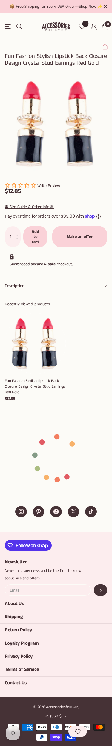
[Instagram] (21, 512)
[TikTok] (91, 512)
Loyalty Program (22, 643)
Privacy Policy (19, 656)
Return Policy (18, 629)
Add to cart (35, 236)
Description (14, 286)
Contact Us (15, 683)
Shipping (14, 616)
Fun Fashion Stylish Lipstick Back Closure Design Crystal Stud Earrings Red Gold (35, 386)
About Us (14, 603)
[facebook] (56, 512)
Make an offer (80, 237)
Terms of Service (22, 669)
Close (105, 6)
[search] (19, 26)
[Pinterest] (39, 512)
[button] (102, 46)
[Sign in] (93, 26)
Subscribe (100, 590)
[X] (73, 512)
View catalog (8, 26)
